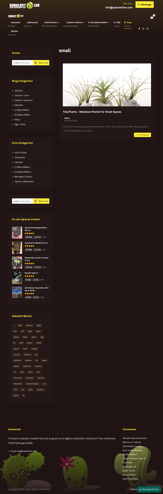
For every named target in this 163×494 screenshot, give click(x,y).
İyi (23, 395)
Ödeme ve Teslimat (132, 442)
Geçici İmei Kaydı (130, 478)
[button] (152, 17)
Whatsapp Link (129, 466)
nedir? (30, 372)
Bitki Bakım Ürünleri (23, 176)
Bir (14, 343)
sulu (44, 384)
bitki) (21, 343)
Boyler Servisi (129, 470)
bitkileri (29, 343)
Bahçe (67, 118)
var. (23, 390)
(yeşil (20, 325)
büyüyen (35, 349)
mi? (14, 372)
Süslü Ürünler (21, 152)
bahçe (38, 331)
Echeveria (27, 355)
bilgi (42, 337)
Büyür (25, 349)
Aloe (15, 331)
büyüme (16, 349)
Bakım (25, 337)
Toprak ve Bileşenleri (24, 181)
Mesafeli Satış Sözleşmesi (135, 438)
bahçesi (16, 337)
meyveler (38, 366)
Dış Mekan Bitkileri (23, 172)
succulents (29, 378)
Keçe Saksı (127, 462)
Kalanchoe (27, 366)
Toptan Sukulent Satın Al (134, 458)
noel (38, 372)
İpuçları (16, 395)
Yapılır (30, 390)
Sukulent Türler (22, 95)
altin (22, 331)
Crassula (16, 355)
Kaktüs (44, 360)
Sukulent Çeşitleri (32, 384)
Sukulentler (20, 157)
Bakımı (34, 337)
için (36, 360)
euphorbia (17, 360)
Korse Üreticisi (129, 474)
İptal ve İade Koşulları (133, 450)
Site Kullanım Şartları (132, 446)
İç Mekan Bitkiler (22, 110)
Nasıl (22, 372)
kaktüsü (16, 366)
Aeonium (29, 325)
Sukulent (19, 90)
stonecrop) (17, 378)
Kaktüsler (19, 105)
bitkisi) (39, 343)
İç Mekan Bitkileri (22, 167)
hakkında (28, 360)
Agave (39, 325)
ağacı (30, 331)
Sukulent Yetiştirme (24, 100)
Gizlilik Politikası (130, 454)
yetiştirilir (40, 390)
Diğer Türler (20, 124)
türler (15, 390)
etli (36, 355)
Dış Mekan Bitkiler (23, 114)
